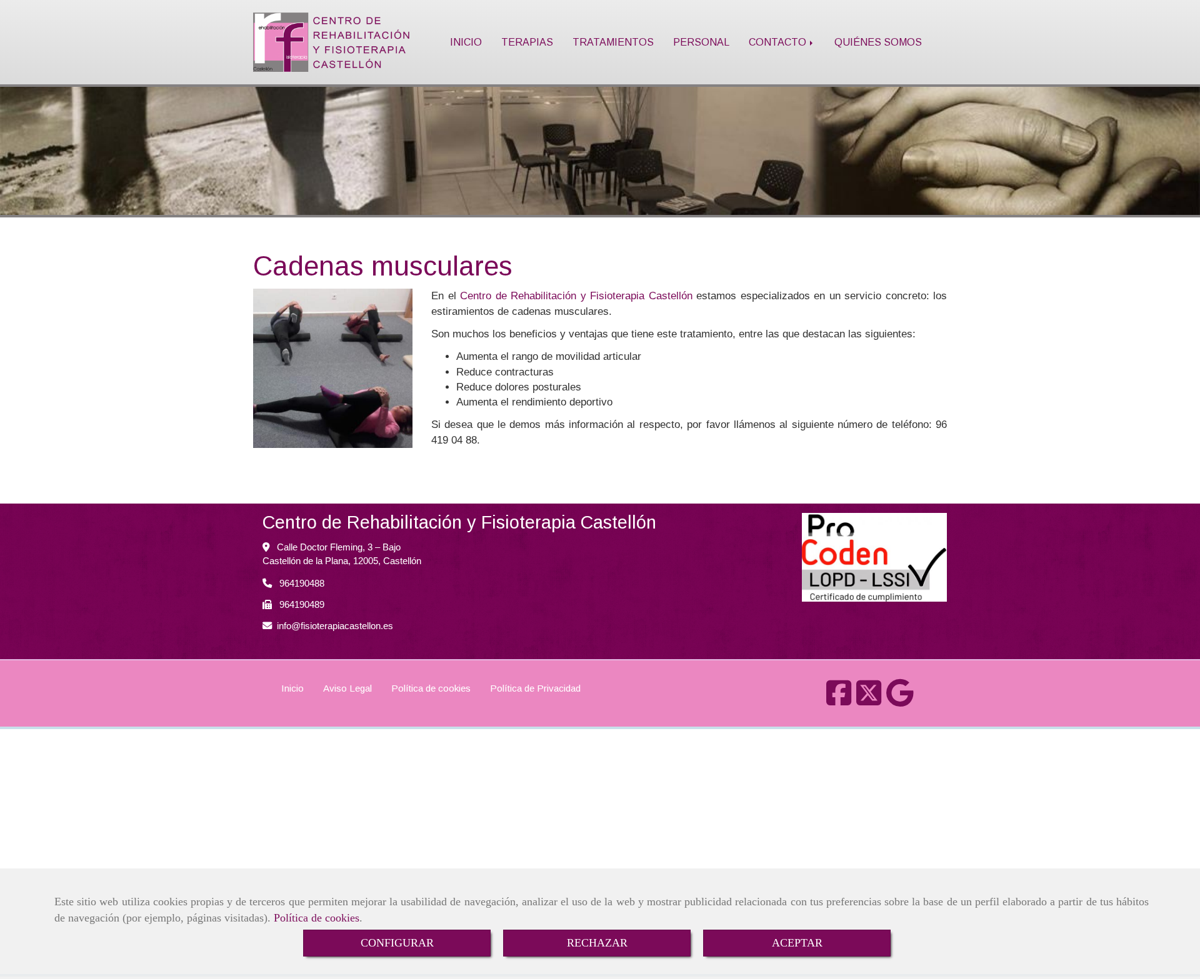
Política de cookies (316, 918)
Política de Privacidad (535, 688)
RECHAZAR (597, 943)
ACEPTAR (797, 943)
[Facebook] (838, 700)
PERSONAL (701, 41)
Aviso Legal (347, 688)
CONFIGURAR (397, 943)
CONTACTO (779, 41)
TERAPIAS (527, 41)
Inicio (292, 688)
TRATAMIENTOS (613, 41)
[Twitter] (868, 700)
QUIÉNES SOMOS (878, 41)
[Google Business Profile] (900, 700)
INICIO (466, 41)
